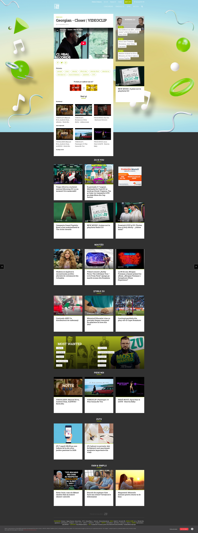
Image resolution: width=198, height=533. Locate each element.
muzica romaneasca (74, 74)
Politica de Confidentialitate (29, 530)
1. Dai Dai (59, 348)
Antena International (104, 521)
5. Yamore (60, 357)
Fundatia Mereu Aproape (130, 524)
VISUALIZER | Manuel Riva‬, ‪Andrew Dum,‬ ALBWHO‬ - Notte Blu (63, 144)
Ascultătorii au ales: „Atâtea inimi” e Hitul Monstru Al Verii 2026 (129, 32)
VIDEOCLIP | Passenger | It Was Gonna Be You (81, 144)
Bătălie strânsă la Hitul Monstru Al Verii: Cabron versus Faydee (128, 55)
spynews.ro (57, 522)
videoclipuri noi (61, 74)
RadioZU (116, 521)
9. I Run (59, 365)
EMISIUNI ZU (120, 6)
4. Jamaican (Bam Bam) (106, 352)
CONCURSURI (108, 6)
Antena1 (63, 521)
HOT (76, 87)
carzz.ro (128, 522)
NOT (92, 87)
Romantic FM (122, 521)
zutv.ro (76, 522)
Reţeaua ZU (113, 2)
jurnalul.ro (97, 522)
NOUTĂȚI (99, 244)
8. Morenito (102, 361)
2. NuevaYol (102, 348)
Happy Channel (70, 521)
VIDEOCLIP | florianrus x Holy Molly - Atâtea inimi (82, 120)
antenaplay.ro (109, 522)
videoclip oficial (94, 71)
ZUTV (83, 521)
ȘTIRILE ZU (99, 291)
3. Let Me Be (61, 352)
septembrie (86, 74)
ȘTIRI (128, 6)
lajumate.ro (116, 522)
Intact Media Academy (81, 524)
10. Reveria (101, 365)
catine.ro (85, 522)
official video (83, 71)
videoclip (74, 71)
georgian (59, 71)
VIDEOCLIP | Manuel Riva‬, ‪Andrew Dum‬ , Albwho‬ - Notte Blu (63, 120)
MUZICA (136, 6)
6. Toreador (102, 357)
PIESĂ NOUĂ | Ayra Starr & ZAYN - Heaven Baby (101, 144)
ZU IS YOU (99, 160)
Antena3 (96, 521)
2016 (93, 74)
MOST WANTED (70, 344)
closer (67, 71)
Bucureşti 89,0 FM (139, 2)
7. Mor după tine (62, 361)
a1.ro (135, 521)
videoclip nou (105, 71)
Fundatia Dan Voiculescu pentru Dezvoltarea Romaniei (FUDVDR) (107, 524)
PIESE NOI (59, 17)
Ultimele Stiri (140, 521)
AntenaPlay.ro (89, 521)
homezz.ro (123, 522)
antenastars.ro (64, 522)
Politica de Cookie (173, 529)
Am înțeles (185, 529)
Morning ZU (130, 20)
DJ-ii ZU (106, 2)
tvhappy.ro (71, 522)
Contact (120, 2)
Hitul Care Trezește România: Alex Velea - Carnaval (127, 43)
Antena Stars (78, 521)
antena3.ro (91, 522)
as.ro (80, 522)
